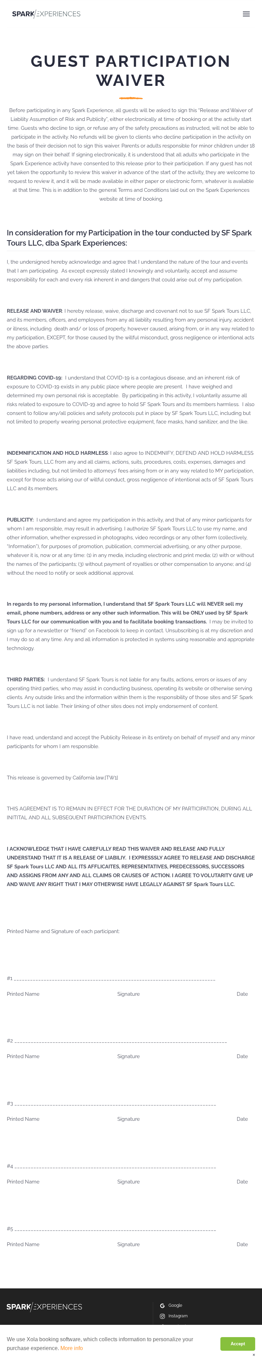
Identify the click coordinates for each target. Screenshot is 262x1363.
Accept (238, 1343)
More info (71, 1348)
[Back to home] (46, 14)
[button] (246, 14)
